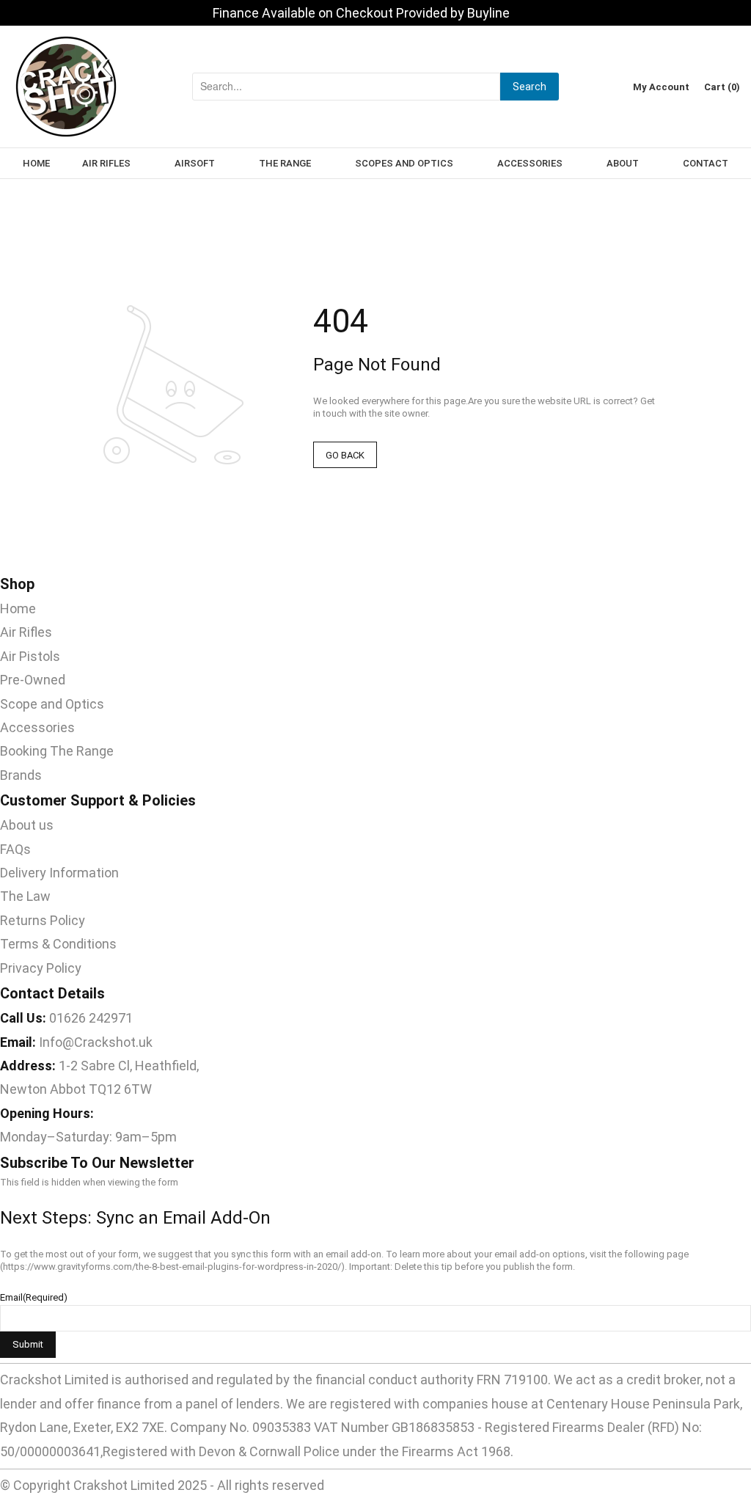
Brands (21, 775)
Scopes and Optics (404, 163)
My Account (661, 86)
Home (36, 163)
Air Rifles (106, 163)
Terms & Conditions (58, 943)
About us (27, 825)
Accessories (530, 163)
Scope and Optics (52, 704)
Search (529, 86)
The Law (25, 896)
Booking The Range (57, 751)
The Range (285, 163)
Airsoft (195, 163)
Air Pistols (30, 656)
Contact (705, 163)
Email (33, 1297)
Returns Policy (42, 920)
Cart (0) (722, 86)
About (623, 163)
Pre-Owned (32, 679)
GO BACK (345, 455)
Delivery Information (59, 872)
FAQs (15, 849)
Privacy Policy (40, 968)
